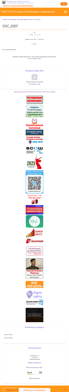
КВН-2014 (31, 19)
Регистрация (32, 58)
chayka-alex (41, 39)
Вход (38, 58)
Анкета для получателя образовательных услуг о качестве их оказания (34, 92)
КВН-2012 (7, 334)
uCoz (16, 390)
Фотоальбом (12, 19)
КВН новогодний (22, 19)
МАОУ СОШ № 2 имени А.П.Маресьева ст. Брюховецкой (28, 12)
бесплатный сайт (10, 390)
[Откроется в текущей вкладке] (18, 7)
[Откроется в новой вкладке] (34, 135)
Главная (5, 19)
